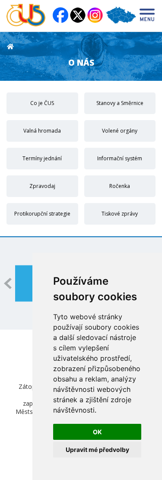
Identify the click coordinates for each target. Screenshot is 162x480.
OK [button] (97, 431)
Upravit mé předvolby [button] (97, 449)
